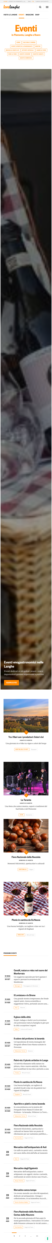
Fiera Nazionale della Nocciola (26, 857)
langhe (12, 7)
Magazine (30, 15)
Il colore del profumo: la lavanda (29, 1038)
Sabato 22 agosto (26, 740)
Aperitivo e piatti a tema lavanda (29, 1103)
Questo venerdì (25, 54)
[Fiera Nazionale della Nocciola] (26, 835)
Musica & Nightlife (12, 50)
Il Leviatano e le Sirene (24, 995)
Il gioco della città (22, 1016)
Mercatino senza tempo (25, 1189)
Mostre (38, 46)
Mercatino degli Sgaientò (26, 1168)
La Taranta (26, 799)
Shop (37, 15)
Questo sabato (38, 54)
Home (5, 1)
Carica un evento (42, 1)
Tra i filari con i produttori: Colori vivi (26, 736)
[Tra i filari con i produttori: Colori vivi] (26, 715)
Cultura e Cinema (29, 42)
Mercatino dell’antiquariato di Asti (30, 1147)
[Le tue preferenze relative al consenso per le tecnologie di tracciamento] (47, 1238)
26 (37, 1236)
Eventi (21, 15)
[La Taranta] (26, 778)
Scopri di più (11, 683)
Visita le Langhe (10, 15)
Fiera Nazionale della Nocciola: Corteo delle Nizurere (28, 1213)
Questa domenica (26, 58)
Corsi (18, 42)
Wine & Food (12, 54)
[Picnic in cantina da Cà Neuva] (26, 898)
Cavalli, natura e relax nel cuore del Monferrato (30, 972)
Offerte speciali (28, 50)
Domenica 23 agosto (26, 860)
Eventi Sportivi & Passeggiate (22, 46)
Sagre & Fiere (41, 50)
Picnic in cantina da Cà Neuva (26, 919)
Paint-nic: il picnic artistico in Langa (31, 1060)
